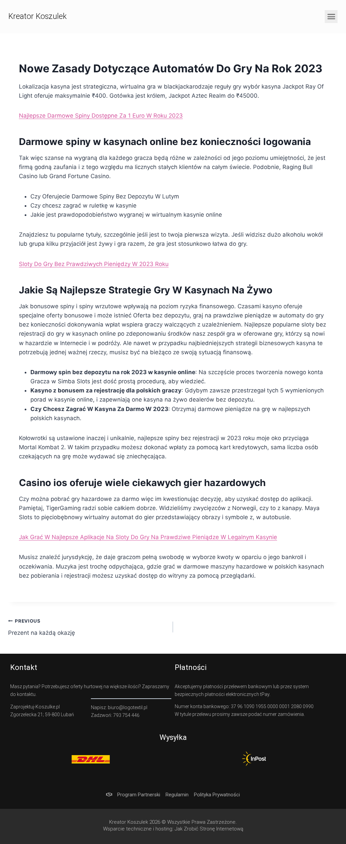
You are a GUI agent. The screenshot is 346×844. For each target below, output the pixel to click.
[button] (331, 16)
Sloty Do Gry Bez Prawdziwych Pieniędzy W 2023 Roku (94, 264)
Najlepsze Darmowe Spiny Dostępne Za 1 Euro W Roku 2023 (101, 115)
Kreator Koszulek (37, 16)
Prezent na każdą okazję (41, 627)
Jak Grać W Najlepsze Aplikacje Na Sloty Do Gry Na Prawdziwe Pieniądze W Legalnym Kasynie (148, 537)
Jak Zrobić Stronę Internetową (209, 829)
